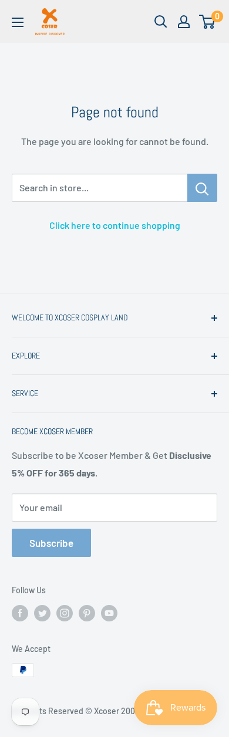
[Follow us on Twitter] (42, 613)
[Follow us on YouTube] (109, 613)
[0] (207, 22)
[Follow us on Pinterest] (87, 613)
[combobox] (99, 188)
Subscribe (51, 543)
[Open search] (160, 21)
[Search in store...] (202, 188)
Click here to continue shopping (114, 225)
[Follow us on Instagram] (64, 613)
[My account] (184, 21)
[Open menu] (17, 22)
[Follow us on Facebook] (20, 613)
